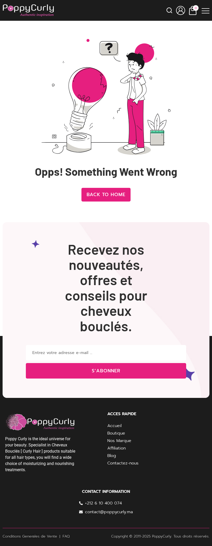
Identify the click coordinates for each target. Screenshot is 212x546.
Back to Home (106, 194)
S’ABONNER (106, 370)
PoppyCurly (161, 536)
